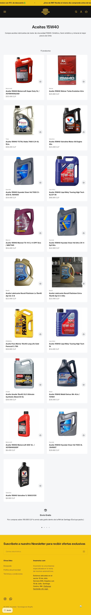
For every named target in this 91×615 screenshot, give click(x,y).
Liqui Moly (52, 189)
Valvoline (51, 139)
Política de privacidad (12, 570)
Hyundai (8, 189)
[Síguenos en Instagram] (5, 598)
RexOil (7, 290)
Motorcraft (9, 88)
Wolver (51, 88)
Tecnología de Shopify (25, 607)
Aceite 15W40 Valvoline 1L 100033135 (21, 495)
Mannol (8, 240)
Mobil (50, 391)
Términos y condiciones (13, 574)
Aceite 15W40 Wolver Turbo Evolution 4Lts (66, 91)
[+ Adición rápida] (40, 82)
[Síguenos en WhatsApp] (10, 598)
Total (7, 139)
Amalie (8, 391)
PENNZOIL (9, 341)
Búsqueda (7, 566)
